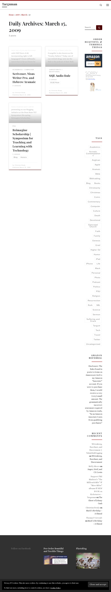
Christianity (94, 188)
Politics (96, 287)
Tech (98, 330)
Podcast (96, 282)
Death (97, 215)
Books (97, 183)
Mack (97, 268)
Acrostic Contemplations (93, 154)
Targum (96, 326)
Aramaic (96, 169)
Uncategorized (93, 344)
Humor (97, 254)
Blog (88, 183)
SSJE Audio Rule (59, 75)
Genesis (96, 241)
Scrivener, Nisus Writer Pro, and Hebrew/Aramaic (24, 78)
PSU (98, 291)
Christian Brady (20, 92)
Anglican (96, 160)
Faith (97, 231)
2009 (18, 15)
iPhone (89, 264)
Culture (96, 211)
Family (97, 236)
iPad (98, 259)
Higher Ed (95, 250)
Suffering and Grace (93, 320)
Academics (95, 147)
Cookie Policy (55, 588)
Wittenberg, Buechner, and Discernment (96, 459)
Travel (97, 335)
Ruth (90, 305)
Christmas (95, 192)
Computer (95, 206)
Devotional (95, 220)
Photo (97, 277)
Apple (97, 165)
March (24, 15)
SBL (98, 305)
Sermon (96, 314)
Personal (96, 273)
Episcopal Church (93, 226)
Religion (96, 296)
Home (11, 15)
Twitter (97, 339)
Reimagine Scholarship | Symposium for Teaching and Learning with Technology (23, 140)
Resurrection (94, 300)
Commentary (94, 202)
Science (96, 310)
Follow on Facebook (21, 548)
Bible (97, 174)
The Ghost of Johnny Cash (95, 500)
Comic (97, 197)
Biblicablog (95, 178)
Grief (97, 245)
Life (98, 264)
